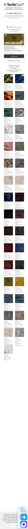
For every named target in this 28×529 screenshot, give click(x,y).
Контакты (18, 29)
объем (19, 43)
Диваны (14, 29)
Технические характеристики (13, 70)
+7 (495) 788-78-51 (14, 13)
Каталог (11, 27)
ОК (14, 526)
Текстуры (9, 29)
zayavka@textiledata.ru (18, 9)
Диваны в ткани (14, 71)
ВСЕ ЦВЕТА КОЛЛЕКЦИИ (13, 65)
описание (14, 68)
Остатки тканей (14, 31)
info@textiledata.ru (18, 7)
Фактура (13, 43)
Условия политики (17, 522)
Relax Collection (18, 27)
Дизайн (7, 43)
